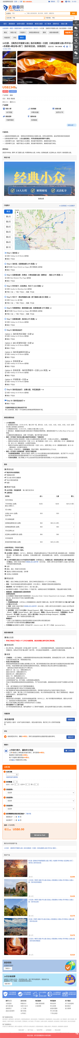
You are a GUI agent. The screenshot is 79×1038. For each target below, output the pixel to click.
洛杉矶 (36, 28)
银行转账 (23, 1011)
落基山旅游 (47, 1026)
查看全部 (71, 125)
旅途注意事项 (10, 1011)
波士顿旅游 (63, 1019)
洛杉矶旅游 (34, 1019)
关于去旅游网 (69, 1003)
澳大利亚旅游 (71, 1021)
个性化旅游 (53, 1013)
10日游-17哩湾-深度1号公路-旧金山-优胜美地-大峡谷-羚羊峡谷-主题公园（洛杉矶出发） (51, 901)
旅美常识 (9, 1008)
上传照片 (70, 750)
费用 (44, 32)
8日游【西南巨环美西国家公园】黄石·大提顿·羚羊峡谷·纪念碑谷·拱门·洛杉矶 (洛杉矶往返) (51, 862)
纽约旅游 (17, 1019)
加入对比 (8, 49)
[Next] (72, 67)
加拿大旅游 (21, 24)
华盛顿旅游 (41, 1019)
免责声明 (39, 1030)
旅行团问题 (9, 1006)
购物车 (52, 1)
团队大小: (5, 102)
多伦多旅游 (18, 1021)
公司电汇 (23, 1013)
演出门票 (64, 24)
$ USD (74, 1)
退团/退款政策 (53, 32)
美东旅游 (4, 1019)
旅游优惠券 (53, 1008)
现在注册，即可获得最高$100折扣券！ (39, 1035)
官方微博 (68, 1008)
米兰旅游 (30, 1021)
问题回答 (7, 37)
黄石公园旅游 (18, 1026)
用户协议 (30, 1030)
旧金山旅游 (56, 1019)
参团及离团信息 (34, 32)
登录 (15, 1)
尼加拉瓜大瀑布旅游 (8, 1026)
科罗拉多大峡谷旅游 (29, 1026)
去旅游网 (5, 28)
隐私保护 (21, 1030)
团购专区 (56, 24)
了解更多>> (8, 968)
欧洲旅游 (30, 24)
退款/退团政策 (39, 1003)
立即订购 (7, 767)
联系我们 (68, 1006)
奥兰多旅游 (71, 1019)
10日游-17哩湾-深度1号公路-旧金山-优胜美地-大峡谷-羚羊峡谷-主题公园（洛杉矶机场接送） (51, 881)
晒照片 (22, 37)
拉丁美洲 (48, 24)
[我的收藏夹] (58, 1)
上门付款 (23, 1008)
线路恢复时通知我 (12, 777)
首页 (5, 24)
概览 (5, 32)
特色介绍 (13, 32)
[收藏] (70, 46)
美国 (11, 28)
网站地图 (57, 1030)
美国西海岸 (18, 28)
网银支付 (23, 1003)
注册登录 (9, 1003)
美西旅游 (11, 1019)
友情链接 (48, 1030)
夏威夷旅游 (49, 1019)
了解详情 (28, 814)
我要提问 (71, 719)
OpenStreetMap (67, 249)
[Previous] (21, 67)
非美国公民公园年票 (31, 562)
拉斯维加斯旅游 (25, 1019)
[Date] (17, 775)
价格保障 (38, 1006)
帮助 (68, 1)
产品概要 (5, 105)
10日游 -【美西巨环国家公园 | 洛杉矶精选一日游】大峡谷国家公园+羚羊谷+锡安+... (31, 848)
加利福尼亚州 (27, 28)
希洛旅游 (54, 1026)
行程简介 (23, 32)
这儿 (13, 760)
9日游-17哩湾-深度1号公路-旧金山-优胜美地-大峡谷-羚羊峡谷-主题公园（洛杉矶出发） (51, 920)
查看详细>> (8, 984)
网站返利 (53, 1003)
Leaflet (62, 249)
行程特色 (5, 132)
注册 (21, 1)
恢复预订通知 (70, 32)
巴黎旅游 (24, 1021)
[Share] (64, 46)
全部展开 (72, 205)
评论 (14, 37)
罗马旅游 (37, 1021)
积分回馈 (53, 1006)
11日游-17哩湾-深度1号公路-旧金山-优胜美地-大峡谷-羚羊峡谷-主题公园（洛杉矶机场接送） (51, 940)
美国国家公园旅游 (63, 1026)
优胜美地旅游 (39, 1026)
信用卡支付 (24, 1006)
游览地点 (5, 149)
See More (9, 80)
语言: (4, 98)
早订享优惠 (53, 1011)
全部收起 (64, 205)
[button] (9, 63)
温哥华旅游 (10, 1021)
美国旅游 (12, 24)
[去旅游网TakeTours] (13, 7)
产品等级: (5, 95)
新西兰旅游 (39, 24)
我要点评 (71, 737)
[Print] (67, 46)
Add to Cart (40, 835)
